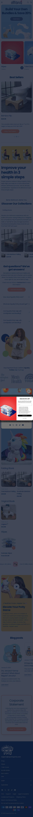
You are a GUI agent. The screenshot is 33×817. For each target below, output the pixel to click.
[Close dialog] (32, 397)
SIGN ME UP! (24, 415)
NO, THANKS (25, 418)
